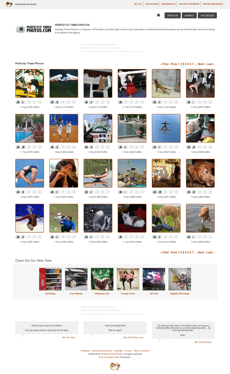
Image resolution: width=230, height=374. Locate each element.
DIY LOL (137, 4)
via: (64, 337)
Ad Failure (50, 293)
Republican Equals (213, 4)
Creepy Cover (128, 293)
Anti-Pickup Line (135, 337)
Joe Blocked (151, 4)
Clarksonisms (205, 341)
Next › (202, 64)
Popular (172, 15)
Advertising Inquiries (102, 350)
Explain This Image (179, 293)
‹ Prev (173, 64)
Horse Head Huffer (110, 357)
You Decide (207, 15)
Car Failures (76, 293)
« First (164, 64)
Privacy (128, 350)
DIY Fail (154, 293)
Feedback (85, 350)
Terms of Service (141, 350)
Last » (210, 64)
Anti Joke (70, 337)
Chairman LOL (102, 293)
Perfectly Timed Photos (112, 353)
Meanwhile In (168, 4)
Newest (189, 15)
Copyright (118, 350)
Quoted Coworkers (189, 4)
